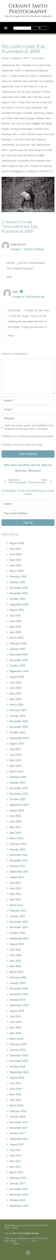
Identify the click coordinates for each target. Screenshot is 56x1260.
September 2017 (18, 1138)
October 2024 (17, 665)
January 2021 (17, 916)
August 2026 (16, 543)
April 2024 (15, 699)
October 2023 (17, 732)
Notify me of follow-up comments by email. (29, 436)
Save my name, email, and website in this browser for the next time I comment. (29, 427)
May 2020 (15, 960)
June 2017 (15, 1155)
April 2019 (15, 1033)
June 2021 (15, 888)
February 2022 (17, 843)
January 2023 (17, 782)
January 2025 (17, 648)
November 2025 (18, 593)
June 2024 (15, 687)
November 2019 (18, 994)
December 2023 (18, 721)
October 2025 (17, 598)
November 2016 (18, 1194)
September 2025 (18, 604)
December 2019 (18, 988)
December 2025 (18, 587)
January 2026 (17, 582)
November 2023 (18, 726)
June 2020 (15, 955)
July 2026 (15, 548)
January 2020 (17, 983)
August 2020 (16, 944)
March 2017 (16, 1172)
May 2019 (15, 1027)
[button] (5, 27)
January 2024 (17, 715)
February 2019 (17, 1044)
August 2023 (16, 743)
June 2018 (15, 1088)
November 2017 (18, 1127)
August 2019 (16, 1010)
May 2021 (15, 893)
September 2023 (18, 738)
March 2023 (16, 771)
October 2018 (17, 1066)
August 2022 (16, 810)
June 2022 (15, 821)
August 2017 (16, 1144)
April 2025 (15, 632)
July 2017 (15, 1150)
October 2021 (17, 866)
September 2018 (18, 1072)
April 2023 (15, 765)
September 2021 (18, 871)
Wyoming (20, 470)
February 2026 (17, 576)
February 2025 (17, 643)
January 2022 (17, 849)
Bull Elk (35, 465)
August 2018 (16, 1077)
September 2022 (18, 804)
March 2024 (16, 704)
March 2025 (16, 637)
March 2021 (16, 905)
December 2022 (18, 788)
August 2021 (16, 877)
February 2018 (17, 1111)
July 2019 (15, 1016)
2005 (6, 465)
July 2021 (15, 882)
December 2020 (18, 921)
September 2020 (18, 938)
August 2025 (16, 609)
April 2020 (15, 966)
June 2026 (15, 554)
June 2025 (15, 621)
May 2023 (15, 760)
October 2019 (17, 999)
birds (49, 123)
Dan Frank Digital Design (26, 1233)
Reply (9, 277)
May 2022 (15, 827)
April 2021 (15, 899)
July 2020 (15, 949)
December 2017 (18, 1122)
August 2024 (16, 676)
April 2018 (15, 1099)
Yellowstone (34, 470)
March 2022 (16, 838)
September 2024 (18, 671)
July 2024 (15, 682)
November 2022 (18, 793)
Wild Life (47, 465)
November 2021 (18, 860)
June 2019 (15, 1021)
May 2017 (15, 1161)
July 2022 (15, 815)
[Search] (39, 28)
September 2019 (18, 1005)
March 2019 (16, 1038)
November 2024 (18, 660)
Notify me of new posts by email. (23, 444)
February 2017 (17, 1177)
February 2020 (17, 977)
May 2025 (15, 626)
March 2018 (16, 1105)
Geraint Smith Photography (28, 8)
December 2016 (18, 1189)
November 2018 (18, 1060)
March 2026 (16, 570)
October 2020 (17, 932)
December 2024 (18, 654)
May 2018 (15, 1094)
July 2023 (15, 749)
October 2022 (17, 799)
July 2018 (15, 1083)
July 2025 (15, 615)
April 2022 (15, 832)
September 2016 (18, 1205)
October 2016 (17, 1200)
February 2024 (17, 710)
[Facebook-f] (28, 1252)
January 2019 (17, 1049)
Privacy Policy (24, 1240)
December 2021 (18, 854)
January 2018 (17, 1116)
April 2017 (15, 1166)
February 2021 (17, 910)
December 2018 (18, 1055)
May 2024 (15, 693)
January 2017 (17, 1183)
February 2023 (17, 776)
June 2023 (15, 754)
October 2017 (17, 1133)
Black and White (20, 465)
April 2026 (15, 565)
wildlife (36, 123)
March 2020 (16, 971)
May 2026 (15, 559)
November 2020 (18, 927)
